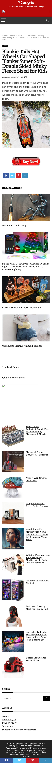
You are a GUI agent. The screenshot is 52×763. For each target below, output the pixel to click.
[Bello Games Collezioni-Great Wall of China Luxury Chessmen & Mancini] (13, 436)
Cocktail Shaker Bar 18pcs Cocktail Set (21, 307)
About (5, 716)
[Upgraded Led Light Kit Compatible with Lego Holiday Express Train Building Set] (13, 641)
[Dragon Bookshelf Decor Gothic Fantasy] (13, 513)
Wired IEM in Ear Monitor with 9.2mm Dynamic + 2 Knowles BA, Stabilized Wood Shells (37, 534)
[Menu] (3, 20)
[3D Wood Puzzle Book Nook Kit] (13, 590)
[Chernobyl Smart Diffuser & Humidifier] (13, 461)
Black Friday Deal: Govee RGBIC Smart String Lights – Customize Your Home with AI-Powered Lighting (25, 266)
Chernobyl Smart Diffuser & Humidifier (37, 453)
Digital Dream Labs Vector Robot (36, 659)
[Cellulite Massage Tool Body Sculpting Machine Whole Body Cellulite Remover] (13, 564)
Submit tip (7, 726)
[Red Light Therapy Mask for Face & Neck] (13, 616)
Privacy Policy (9, 723)
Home (4, 36)
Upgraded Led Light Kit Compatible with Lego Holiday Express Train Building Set (37, 636)
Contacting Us (9, 719)
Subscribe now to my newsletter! (19, 729)
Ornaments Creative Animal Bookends (22, 345)
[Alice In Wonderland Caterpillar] (13, 487)
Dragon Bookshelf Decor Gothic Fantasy (37, 504)
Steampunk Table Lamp (14, 225)
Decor (11, 36)
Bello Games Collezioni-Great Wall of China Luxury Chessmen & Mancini (37, 430)
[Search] (47, 20)
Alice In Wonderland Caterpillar (36, 479)
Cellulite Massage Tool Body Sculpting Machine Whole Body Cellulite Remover (38, 559)
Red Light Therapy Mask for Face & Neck (37, 607)
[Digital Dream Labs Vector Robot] (13, 667)
